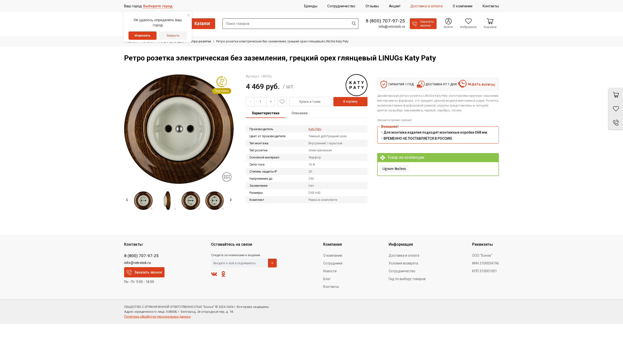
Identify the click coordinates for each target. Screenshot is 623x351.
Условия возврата (403, 263)
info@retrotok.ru (391, 26)
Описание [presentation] (300, 113)
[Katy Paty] (356, 85)
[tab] (265, 113)
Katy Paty (315, 129)
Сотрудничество (402, 271)
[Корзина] (615, 95)
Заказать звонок (148, 272)
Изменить (142, 35)
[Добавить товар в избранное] (282, 101)
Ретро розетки (200, 41)
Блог (327, 279)
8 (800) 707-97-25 (385, 21)
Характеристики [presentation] (265, 113)
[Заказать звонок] (615, 123)
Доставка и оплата (404, 255)
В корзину (350, 101)
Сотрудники (332, 263)
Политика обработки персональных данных (157, 316)
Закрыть (173, 35)
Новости (330, 271)
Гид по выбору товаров (407, 279)
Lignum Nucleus (394, 168)
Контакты (331, 287)
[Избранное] (615, 109)
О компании (332, 255)
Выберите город (157, 6)
